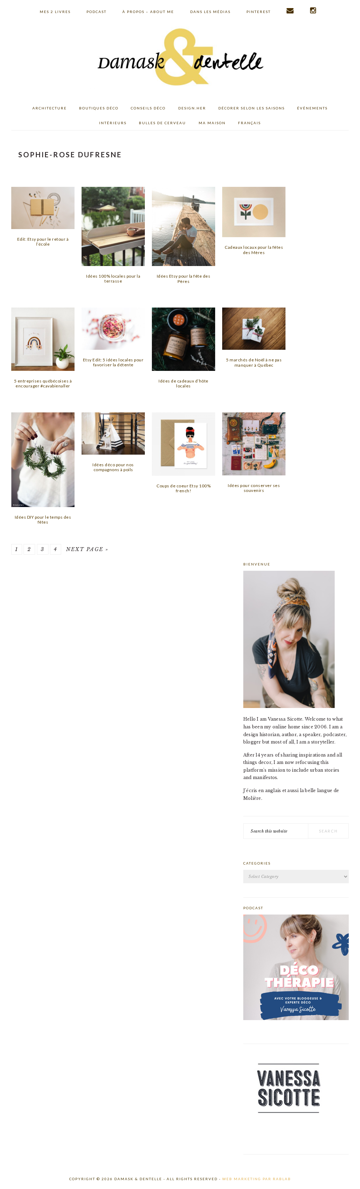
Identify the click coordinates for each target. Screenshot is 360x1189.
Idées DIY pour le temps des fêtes (43, 519)
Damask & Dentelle (180, 58)
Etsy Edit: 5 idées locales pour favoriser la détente (113, 362)
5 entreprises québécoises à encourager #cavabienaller (43, 383)
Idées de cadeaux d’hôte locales (183, 383)
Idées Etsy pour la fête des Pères (184, 278)
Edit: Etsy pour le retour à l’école (43, 241)
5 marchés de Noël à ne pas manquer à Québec (254, 362)
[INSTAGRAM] (313, 10)
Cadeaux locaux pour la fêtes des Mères (254, 250)
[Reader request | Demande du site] (290, 10)
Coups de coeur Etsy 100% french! (183, 488)
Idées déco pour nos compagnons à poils (113, 467)
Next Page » (87, 549)
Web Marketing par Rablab (256, 1179)
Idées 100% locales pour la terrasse (113, 278)
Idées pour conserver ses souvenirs (254, 488)
